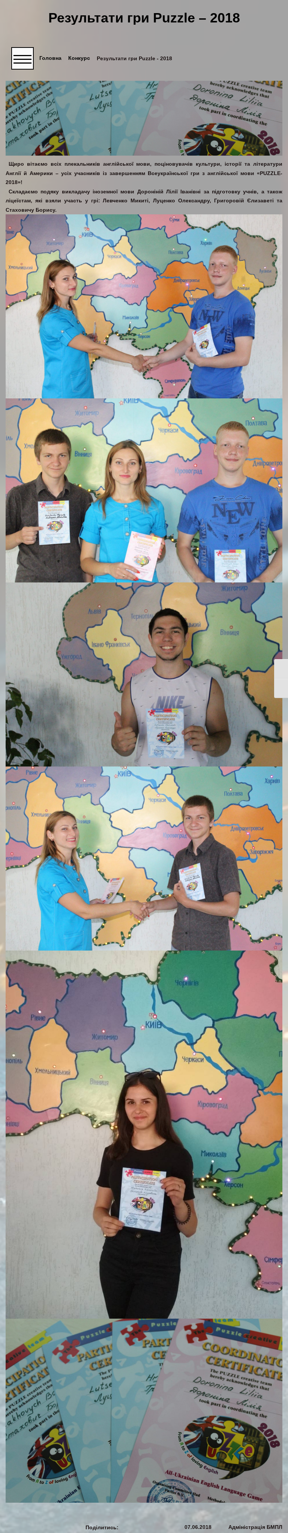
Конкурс (79, 58)
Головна (50, 58)
